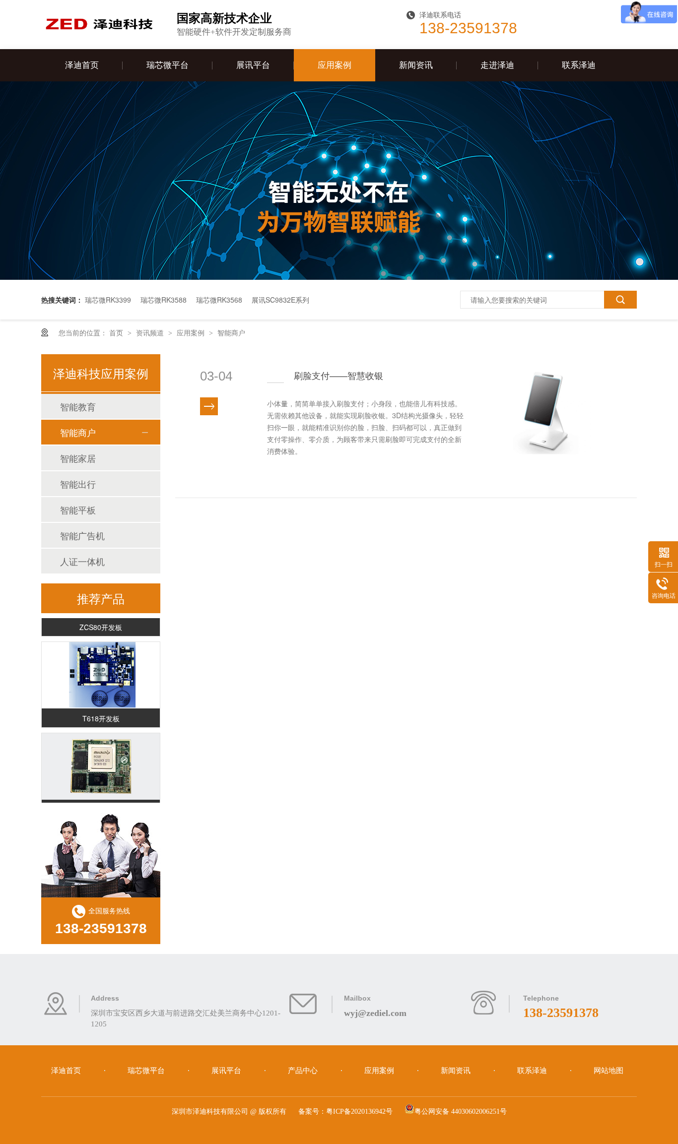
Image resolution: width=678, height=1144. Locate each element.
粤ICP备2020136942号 (359, 1111)
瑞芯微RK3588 (163, 300)
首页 (117, 332)
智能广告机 (82, 535)
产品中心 (304, 1071)
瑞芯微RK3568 (219, 300)
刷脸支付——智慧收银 (338, 375)
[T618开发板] (101, 670)
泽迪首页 (82, 65)
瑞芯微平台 (167, 65)
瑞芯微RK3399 (108, 300)
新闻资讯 (416, 65)
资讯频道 (151, 332)
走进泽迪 (497, 65)
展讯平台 (253, 65)
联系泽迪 (579, 65)
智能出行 (78, 483)
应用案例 (334, 65)
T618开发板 (101, 714)
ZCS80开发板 (100, 623)
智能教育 (78, 406)
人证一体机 (82, 561)
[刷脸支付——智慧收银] (551, 426)
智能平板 (78, 509)
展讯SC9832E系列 (280, 300)
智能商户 (231, 332)
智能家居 (78, 457)
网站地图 (608, 1071)
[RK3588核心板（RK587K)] (101, 762)
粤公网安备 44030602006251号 (460, 1111)
